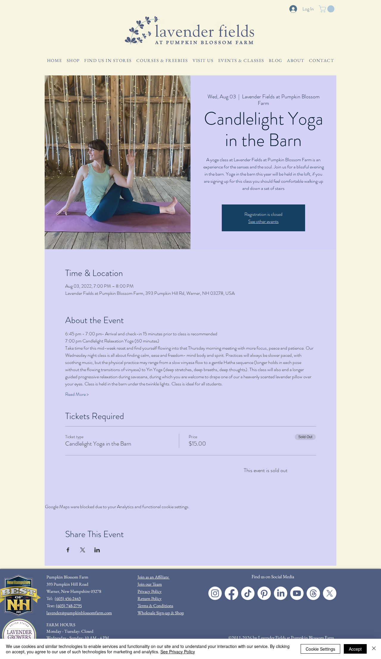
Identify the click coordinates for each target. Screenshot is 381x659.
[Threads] (313, 593)
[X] (329, 593)
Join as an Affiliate (154, 577)
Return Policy (150, 598)
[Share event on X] (82, 550)
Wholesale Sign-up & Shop (161, 612)
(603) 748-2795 (69, 605)
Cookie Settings (320, 649)
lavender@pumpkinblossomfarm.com (79, 612)
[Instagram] (215, 593)
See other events (263, 221)
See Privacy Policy (177, 652)
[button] (327, 9)
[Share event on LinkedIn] (97, 550)
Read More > (77, 394)
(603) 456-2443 (68, 598)
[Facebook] (231, 593)
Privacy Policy (150, 591)
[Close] (373, 649)
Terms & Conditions (155, 605)
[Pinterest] (264, 593)
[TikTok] (247, 593)
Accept (355, 649)
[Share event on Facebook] (68, 550)
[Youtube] (297, 593)
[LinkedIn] (280, 593)
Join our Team (150, 584)
